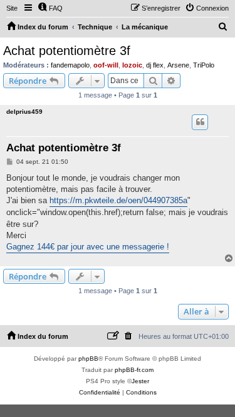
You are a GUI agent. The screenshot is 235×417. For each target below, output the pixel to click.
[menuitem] (50, 8)
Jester (140, 381)
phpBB (88, 358)
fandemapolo (70, 65)
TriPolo (203, 65)
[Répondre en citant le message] (200, 121)
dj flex (155, 65)
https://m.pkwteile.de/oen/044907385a (118, 200)
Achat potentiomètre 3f (66, 51)
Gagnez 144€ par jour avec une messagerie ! (87, 246)
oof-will (105, 65)
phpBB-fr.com (134, 369)
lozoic (132, 65)
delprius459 (24, 111)
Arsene (178, 65)
